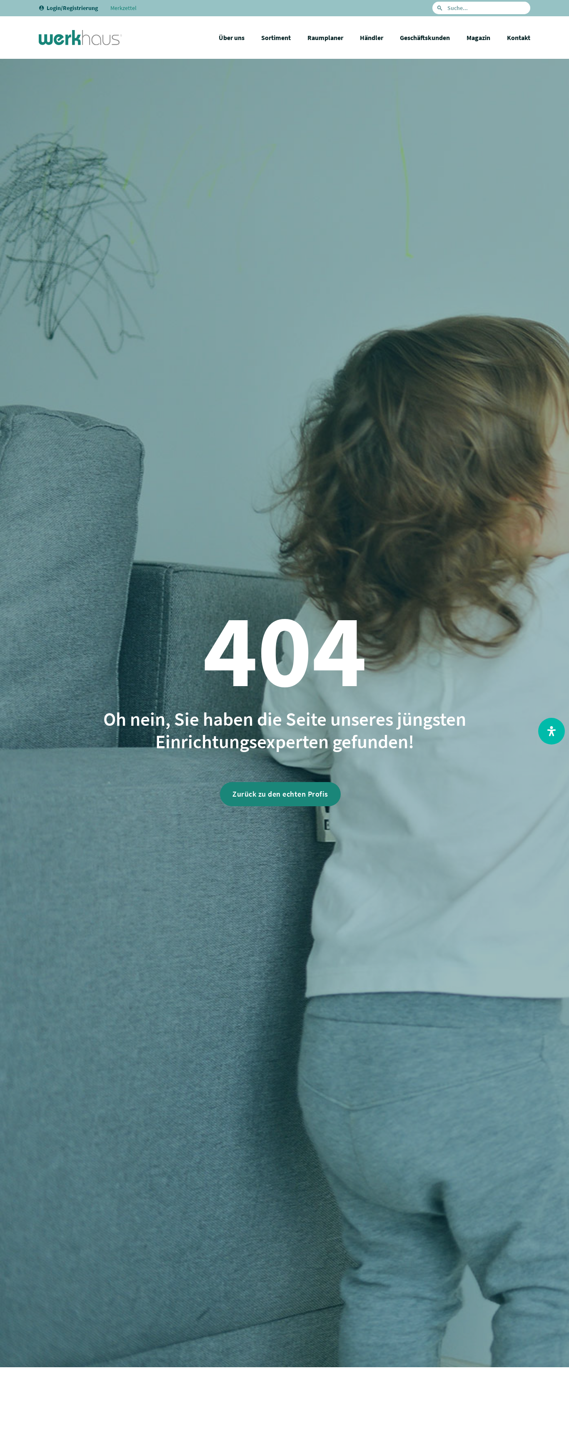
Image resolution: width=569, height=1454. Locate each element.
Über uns (232, 37)
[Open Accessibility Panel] (551, 731)
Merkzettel (123, 8)
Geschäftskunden (425, 37)
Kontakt (518, 37)
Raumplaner (325, 37)
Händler (371, 37)
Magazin (478, 37)
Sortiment (276, 37)
